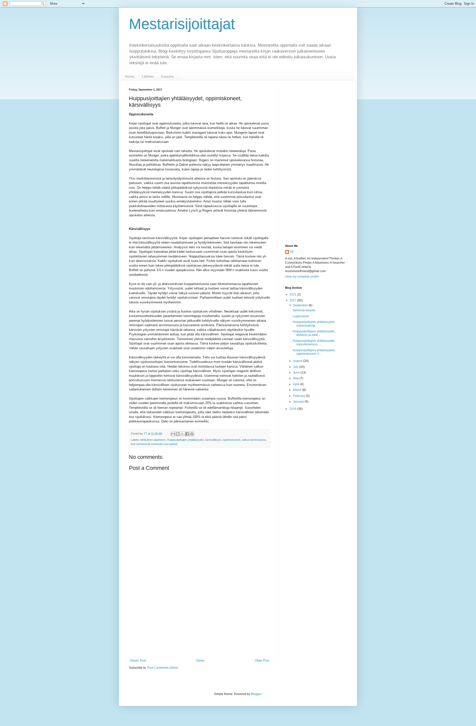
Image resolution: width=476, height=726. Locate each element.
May (296, 378)
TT (292, 252)
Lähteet (148, 76)
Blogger (256, 694)
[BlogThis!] (177, 433)
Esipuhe (167, 76)
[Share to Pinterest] (191, 433)
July (296, 367)
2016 (293, 408)
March (297, 390)
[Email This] (173, 433)
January (299, 401)
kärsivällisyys (213, 439)
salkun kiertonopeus (254, 439)
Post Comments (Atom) (162, 667)
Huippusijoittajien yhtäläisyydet (185, 439)
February (299, 396)
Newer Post (138, 660)
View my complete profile (302, 276)
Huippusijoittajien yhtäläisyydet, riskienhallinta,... (314, 323)
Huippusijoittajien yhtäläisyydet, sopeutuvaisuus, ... (314, 342)
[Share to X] (182, 433)
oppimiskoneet (231, 439)
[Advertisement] (199, 618)
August (298, 361)
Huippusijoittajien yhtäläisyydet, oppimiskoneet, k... (314, 351)
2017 (293, 300)
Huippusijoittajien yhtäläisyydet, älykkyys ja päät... (314, 333)
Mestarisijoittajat (182, 24)
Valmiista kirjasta (304, 310)
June (296, 372)
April (296, 384)
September (301, 305)
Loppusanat (301, 316)
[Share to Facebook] (187, 433)
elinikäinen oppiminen (153, 439)
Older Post (262, 660)
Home (129, 76)
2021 (293, 294)
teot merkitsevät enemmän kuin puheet (154, 443)
